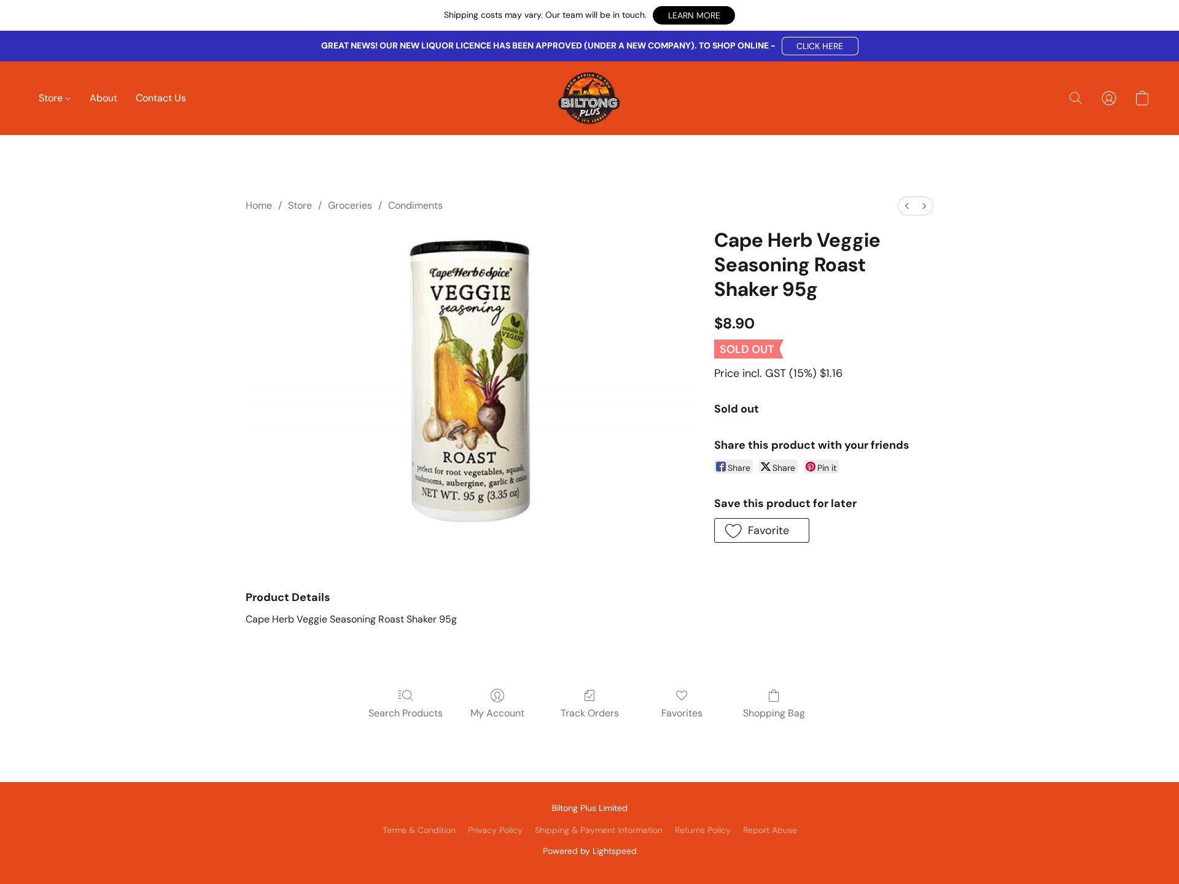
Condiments (415, 205)
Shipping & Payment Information (599, 830)
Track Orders (590, 713)
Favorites (681, 713)
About (103, 97)
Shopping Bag (774, 713)
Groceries (350, 205)
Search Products (405, 713)
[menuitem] (907, 206)
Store (52, 97)
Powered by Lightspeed (590, 850)
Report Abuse (770, 830)
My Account (497, 713)
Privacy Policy (495, 830)
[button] (694, 15)
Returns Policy (703, 830)
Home (259, 205)
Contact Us (161, 97)
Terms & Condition (419, 830)
